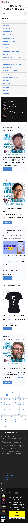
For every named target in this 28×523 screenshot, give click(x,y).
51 (26, 402)
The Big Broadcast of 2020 (10, 77)
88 (18, 411)
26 (12, 397)
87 (15, 411)
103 (8, 416)
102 (5, 416)
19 (20, 395)
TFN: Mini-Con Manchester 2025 (11, 48)
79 (20, 409)
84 (6, 411)
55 (9, 404)
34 (6, 399)
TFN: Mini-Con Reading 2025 (10, 41)
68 (18, 407)
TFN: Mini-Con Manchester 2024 (11, 57)
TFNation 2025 (6, 44)
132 (25, 424)
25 (9, 397)
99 (20, 414)
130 (18, 424)
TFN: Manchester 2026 (8, 38)
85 (9, 411)
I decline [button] (17, 515)
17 (15, 395)
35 (9, 399)
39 (20, 399)
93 (4, 414)
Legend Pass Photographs (14, 103)
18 (18, 395)
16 (12, 395)
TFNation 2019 (6, 84)
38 (18, 399)
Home (4, 471)
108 (25, 416)
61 (26, 404)
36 (12, 399)
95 (9, 414)
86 (12, 411)
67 (15, 407)
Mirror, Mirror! (11, 117)
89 (20, 411)
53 (4, 404)
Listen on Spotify (6, 488)
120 (11, 421)
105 (15, 416)
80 (23, 409)
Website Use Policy (7, 477)
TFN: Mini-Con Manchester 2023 (11, 64)
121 (15, 421)
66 (12, 407)
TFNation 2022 (6, 67)
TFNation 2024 (6, 54)
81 (26, 409)
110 (5, 419)
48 (18, 402)
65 (9, 407)
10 (23, 392)
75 (9, 409)
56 (12, 404)
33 (4, 399)
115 (21, 419)
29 (20, 397)
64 (6, 407)
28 (18, 397)
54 (6, 404)
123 (21, 421)
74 (6, 409)
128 (11, 424)
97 (15, 414)
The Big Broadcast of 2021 (10, 70)
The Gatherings (6, 28)
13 (4, 395)
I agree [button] (16, 512)
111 (8, 419)
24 (6, 397)
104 (11, 416)
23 (4, 397)
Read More (7, 169)
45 (9, 402)
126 (5, 424)
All (3, 22)
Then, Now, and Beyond (14, 109)
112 (11, 419)
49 (20, 402)
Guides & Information (8, 475)
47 (15, 402)
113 (15, 419)
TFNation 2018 (6, 87)
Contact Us (5, 486)
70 (23, 407)
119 (8, 421)
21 (26, 395)
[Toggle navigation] (21, 1)
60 (23, 404)
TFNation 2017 (6, 90)
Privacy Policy (6, 479)
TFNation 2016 (6, 93)
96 (12, 414)
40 (23, 399)
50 (23, 402)
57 (15, 404)
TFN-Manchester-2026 (20, 339)
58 (18, 404)
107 (21, 416)
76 (12, 409)
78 (18, 409)
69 (20, 407)
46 (12, 402)
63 (4, 407)
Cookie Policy (6, 481)
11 (26, 392)
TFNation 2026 (6, 35)
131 (21, 424)
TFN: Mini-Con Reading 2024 (10, 51)
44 (6, 402)
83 (4, 411)
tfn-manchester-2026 (20, 130)
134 (5, 426)
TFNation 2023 (6, 61)
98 (18, 414)
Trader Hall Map (12, 106)
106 (18, 416)
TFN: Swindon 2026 (8, 31)
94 (6, 414)
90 (23, 411)
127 (8, 424)
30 (23, 397)
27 (15, 397)
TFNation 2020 (6, 80)
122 (18, 421)
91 (26, 411)
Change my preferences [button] (16, 518)
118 (5, 421)
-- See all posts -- (14, 120)
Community (5, 25)
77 (15, 409)
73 (4, 409)
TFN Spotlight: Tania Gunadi (10, 74)
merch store (11, 319)
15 (9, 395)
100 (24, 414)
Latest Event (6, 473)
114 (18, 419)
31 (26, 397)
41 (26, 399)
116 (25, 419)
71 (26, 407)
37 (15, 399)
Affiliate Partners (6, 483)
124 (25, 421)
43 (4, 402)
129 (15, 424)
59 (20, 404)
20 (23, 395)
